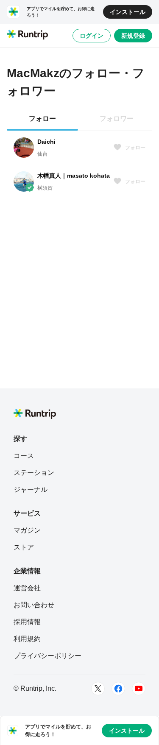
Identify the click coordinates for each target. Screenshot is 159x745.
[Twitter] (98, 688)
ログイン (91, 35)
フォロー (135, 148)
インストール (127, 11)
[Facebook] (118, 688)
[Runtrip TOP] (27, 35)
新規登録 (133, 35)
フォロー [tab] (42, 118)
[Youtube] (138, 688)
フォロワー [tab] (117, 118)
